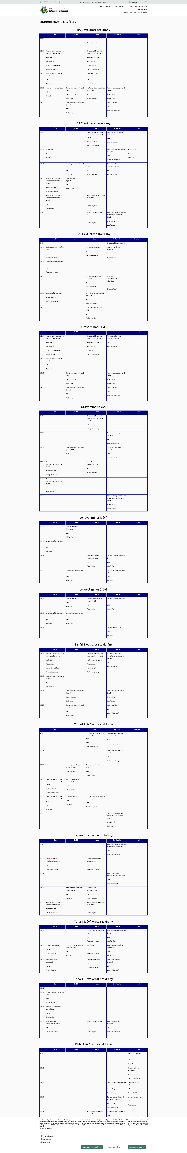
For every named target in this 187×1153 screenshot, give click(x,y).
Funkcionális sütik (48, 1136)
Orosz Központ (98, 2)
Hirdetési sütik (47, 1142)
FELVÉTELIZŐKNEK (128, 12)
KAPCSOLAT (122, 6)
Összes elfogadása (135, 1147)
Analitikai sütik (47, 1139)
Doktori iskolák (90, 2)
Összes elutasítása (114, 1147)
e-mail (54, 1)
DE (80, 2)
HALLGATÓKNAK (138, 12)
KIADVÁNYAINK (142, 9)
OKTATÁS (115, 6)
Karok (84, 2)
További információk (45, 1128)
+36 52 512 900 (45, 1)
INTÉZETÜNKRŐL (105, 6)
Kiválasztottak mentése (90, 1147)
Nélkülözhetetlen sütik (50, 1133)
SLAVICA (145, 12)
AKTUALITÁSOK (132, 6)
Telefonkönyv (64, 1)
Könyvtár (105, 2)
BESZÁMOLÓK (143, 6)
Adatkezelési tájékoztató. (127, 1125)
